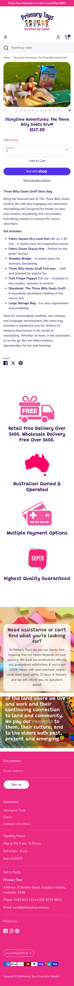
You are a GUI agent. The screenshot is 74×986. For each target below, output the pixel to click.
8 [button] (45, 110)
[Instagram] (11, 931)
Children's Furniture (17, 824)
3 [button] (24, 110)
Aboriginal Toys (14, 810)
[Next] (69, 110)
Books (7, 817)
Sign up (16, 784)
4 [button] (29, 110)
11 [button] (58, 110)
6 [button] (37, 110)
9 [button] (49, 110)
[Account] (58, 36)
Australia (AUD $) (17, 953)
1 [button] (16, 110)
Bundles (13, 139)
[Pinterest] (17, 931)
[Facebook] (5, 931)
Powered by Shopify (48, 976)
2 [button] (20, 110)
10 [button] (53, 110)
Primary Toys (30, 976)
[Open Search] (6, 47)
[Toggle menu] (5, 37)
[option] (37, 84)
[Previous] (4, 110)
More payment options (37, 180)
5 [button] (33, 110)
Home (6, 57)
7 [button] (41, 110)
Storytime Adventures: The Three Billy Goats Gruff (40, 57)
